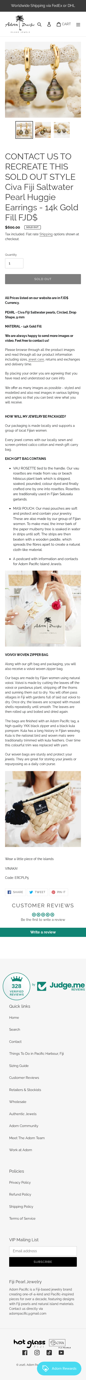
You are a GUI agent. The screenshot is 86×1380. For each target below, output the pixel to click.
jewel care (36, 359)
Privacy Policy (20, 1182)
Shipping (46, 234)
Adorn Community (23, 1126)
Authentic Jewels (22, 1114)
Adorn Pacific (35, 1364)
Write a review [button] (43, 932)
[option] (24, 130)
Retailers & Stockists (25, 1090)
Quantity (11, 254)
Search (14, 1029)
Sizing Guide (19, 1066)
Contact (15, 1042)
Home (14, 1018)
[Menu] (78, 24)
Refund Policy (20, 1194)
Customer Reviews (24, 1078)
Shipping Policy (21, 1207)
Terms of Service (22, 1218)
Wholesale (17, 1102)
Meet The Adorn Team (27, 1138)
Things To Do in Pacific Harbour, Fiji (36, 1054)
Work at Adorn (20, 1150)
